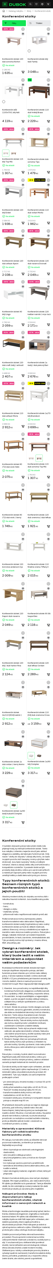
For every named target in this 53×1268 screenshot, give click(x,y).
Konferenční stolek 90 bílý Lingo (12, 313)
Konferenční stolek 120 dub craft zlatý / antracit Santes (12, 363)
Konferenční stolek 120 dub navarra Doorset (38, 262)
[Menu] (5, 4)
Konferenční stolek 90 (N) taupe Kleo (39, 614)
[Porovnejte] (42, 4)
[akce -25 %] (13, 40)
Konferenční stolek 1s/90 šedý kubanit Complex (13, 812)
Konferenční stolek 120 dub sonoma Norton (12, 60)
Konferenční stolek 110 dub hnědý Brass (38, 111)
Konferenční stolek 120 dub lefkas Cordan (38, 664)
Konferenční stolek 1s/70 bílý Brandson (39, 414)
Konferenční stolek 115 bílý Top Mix (12, 160)
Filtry (14, 23)
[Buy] (23, 72)
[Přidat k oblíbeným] (23, 29)
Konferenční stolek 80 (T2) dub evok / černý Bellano (12, 516)
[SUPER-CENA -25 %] (39, 191)
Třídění (39, 23)
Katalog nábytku (16, 11)
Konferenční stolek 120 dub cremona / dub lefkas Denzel (39, 516)
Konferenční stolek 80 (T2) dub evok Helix (12, 465)
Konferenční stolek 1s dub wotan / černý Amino (13, 763)
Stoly (29, 11)
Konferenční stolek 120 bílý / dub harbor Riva (12, 664)
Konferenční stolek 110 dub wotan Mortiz (38, 211)
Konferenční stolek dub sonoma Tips (38, 160)
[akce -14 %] (39, 293)
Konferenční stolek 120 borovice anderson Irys (12, 565)
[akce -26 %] (13, 293)
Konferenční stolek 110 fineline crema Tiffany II (38, 565)
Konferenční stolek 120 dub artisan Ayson (12, 262)
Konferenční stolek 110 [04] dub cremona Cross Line (39, 713)
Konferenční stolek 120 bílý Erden (12, 211)
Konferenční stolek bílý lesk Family (38, 60)
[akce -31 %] (13, 343)
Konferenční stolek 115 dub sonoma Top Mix (38, 465)
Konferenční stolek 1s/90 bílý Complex (39, 762)
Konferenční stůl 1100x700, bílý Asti (10, 111)
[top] (39, 91)
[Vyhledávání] (30, 4)
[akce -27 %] (39, 343)
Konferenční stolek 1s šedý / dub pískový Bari (38, 363)
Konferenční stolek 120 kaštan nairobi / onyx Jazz (39, 313)
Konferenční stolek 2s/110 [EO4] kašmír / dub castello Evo (12, 713)
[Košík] (48, 4)
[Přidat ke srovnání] (23, 34)
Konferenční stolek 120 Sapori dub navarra (12, 614)
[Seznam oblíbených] (36, 4)
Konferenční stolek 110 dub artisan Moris (12, 414)
